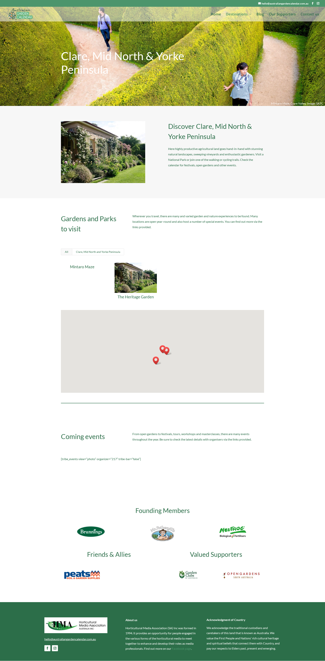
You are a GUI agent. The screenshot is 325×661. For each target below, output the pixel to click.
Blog (260, 15)
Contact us (310, 15)
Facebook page (181, 648)
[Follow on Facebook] (47, 648)
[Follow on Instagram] (55, 648)
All (66, 251)
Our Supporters (282, 15)
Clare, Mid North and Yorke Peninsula (98, 251)
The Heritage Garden (136, 296)
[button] (167, 351)
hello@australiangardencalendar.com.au (70, 639)
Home (216, 15)
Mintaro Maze (82, 266)
